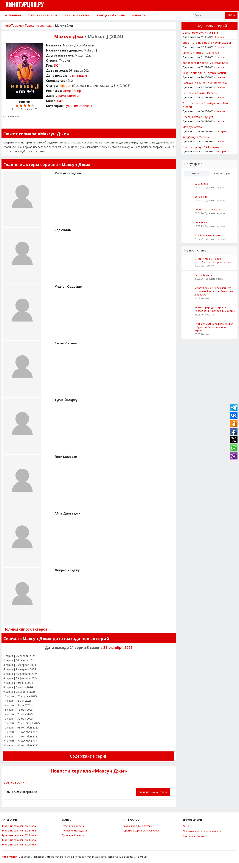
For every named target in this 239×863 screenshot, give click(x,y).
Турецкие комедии (73, 826)
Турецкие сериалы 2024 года (19, 840)
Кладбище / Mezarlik (195, 137)
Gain (60, 101)
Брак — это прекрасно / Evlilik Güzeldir (207, 42)
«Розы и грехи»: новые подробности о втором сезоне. (213, 260)
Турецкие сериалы (42, 15)
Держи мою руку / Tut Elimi (200, 32)
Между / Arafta (192, 127)
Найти (231, 15)
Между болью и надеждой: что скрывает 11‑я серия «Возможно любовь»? (214, 291)
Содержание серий (89, 756)
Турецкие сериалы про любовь (141, 830)
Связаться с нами (193, 836)
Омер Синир (72, 91)
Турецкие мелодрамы (75, 830)
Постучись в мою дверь (209, 209)
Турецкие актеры (76, 15)
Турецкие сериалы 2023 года (19, 844)
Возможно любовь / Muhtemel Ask (204, 83)
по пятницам (77, 76)
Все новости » (15, 782)
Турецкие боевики (73, 835)
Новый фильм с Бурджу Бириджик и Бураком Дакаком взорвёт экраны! (214, 327)
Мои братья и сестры (207, 235)
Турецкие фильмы (111, 15)
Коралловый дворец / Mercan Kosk (205, 63)
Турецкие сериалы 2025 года (19, 835)
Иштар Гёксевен (204, 275)
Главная (14, 15)
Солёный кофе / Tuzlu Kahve (200, 52)
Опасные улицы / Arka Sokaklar (202, 147)
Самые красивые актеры (138, 826)
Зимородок (201, 183)
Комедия (73, 96)
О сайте (187, 826)
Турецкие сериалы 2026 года (19, 830)
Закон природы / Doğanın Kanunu (204, 73)
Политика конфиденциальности (202, 831)
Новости (139, 15)
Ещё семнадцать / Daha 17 (199, 93)
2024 (56, 65)
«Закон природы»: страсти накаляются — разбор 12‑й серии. (215, 309)
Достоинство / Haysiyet (197, 117)
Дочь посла (201, 222)
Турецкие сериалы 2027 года (19, 826)
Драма (61, 96)
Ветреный (201, 196)
